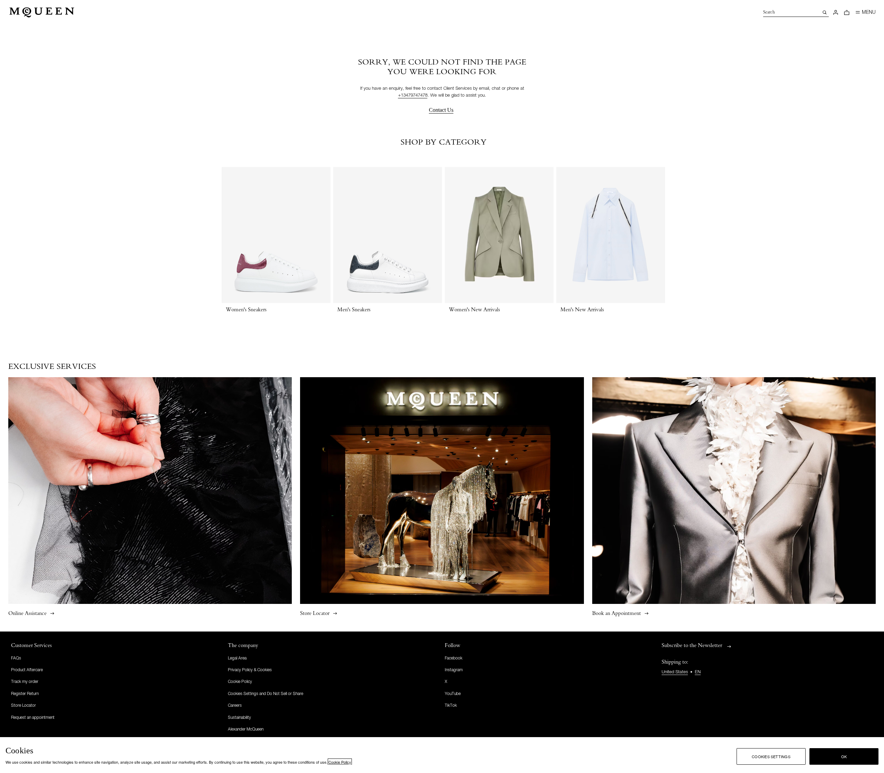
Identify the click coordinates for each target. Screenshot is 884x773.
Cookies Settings (771, 756)
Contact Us (441, 110)
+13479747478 (412, 95)
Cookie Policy (339, 762)
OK (844, 756)
